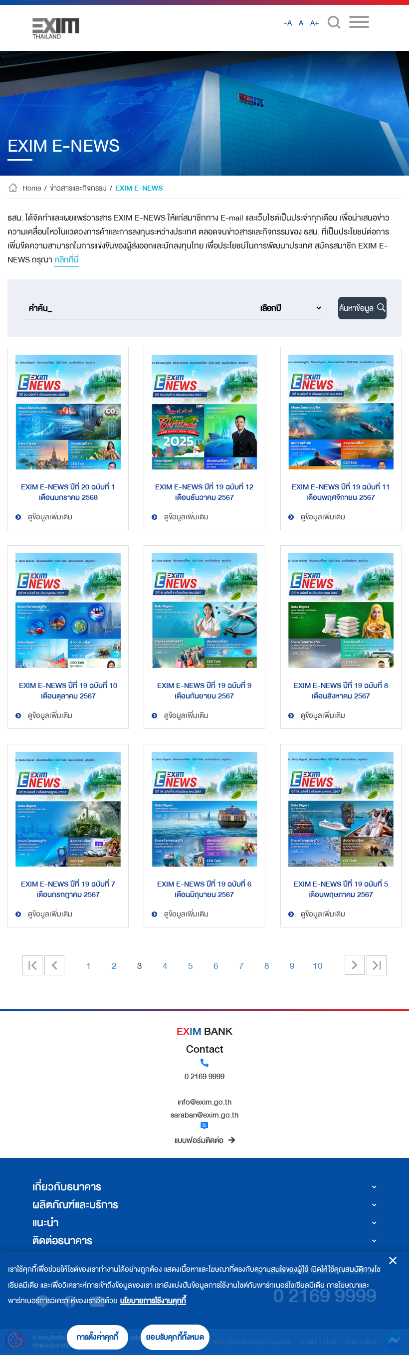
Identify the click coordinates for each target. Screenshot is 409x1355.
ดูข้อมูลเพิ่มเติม (50, 517)
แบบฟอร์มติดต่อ (199, 1140)
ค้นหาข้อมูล (357, 308)
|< (36, 966)
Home (31, 188)
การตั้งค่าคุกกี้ (98, 1337)
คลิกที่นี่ (66, 259)
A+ (314, 23)
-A (288, 23)
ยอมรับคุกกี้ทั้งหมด (175, 1337)
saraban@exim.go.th (204, 1115)
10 (318, 965)
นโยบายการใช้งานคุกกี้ (153, 1301)
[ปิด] (393, 1260)
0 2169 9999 (204, 1077)
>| (377, 965)
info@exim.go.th (204, 1102)
